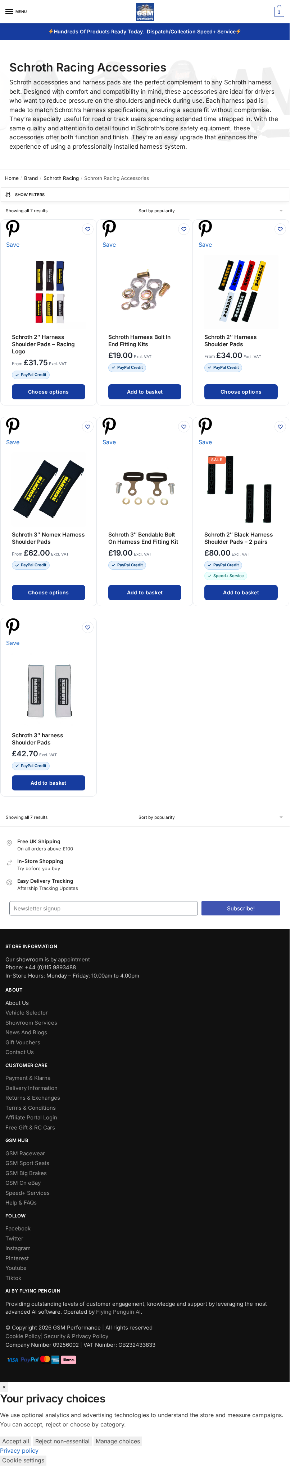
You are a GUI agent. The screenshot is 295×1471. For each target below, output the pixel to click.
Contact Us (19, 1052)
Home (12, 178)
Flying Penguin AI (118, 1312)
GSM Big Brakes (26, 1173)
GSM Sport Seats (27, 1163)
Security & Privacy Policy (76, 1336)
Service (226, 31)
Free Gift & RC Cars (30, 1127)
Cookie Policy (23, 1336)
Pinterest (17, 1258)
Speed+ (207, 31)
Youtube (16, 1268)
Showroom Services (31, 1022)
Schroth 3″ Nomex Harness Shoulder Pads (48, 538)
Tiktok (13, 1278)
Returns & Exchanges (32, 1098)
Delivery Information (31, 1088)
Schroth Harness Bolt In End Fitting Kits (139, 341)
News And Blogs (26, 1032)
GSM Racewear (25, 1153)
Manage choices (118, 1441)
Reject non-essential (62, 1441)
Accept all (15, 1441)
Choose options (48, 392)
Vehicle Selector (26, 1013)
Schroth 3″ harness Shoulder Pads (37, 739)
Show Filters (30, 194)
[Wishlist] (88, 229)
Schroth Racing (61, 178)
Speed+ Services (27, 1192)
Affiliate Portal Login (31, 1117)
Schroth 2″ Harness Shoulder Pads (230, 341)
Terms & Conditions (30, 1107)
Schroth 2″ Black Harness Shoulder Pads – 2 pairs (238, 538)
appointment (74, 959)
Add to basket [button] (145, 392)
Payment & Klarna (27, 1078)
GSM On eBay (23, 1183)
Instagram (18, 1248)
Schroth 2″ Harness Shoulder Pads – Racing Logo (43, 344)
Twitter (14, 1238)
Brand (31, 178)
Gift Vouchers (22, 1042)
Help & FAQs (21, 1202)
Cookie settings (23, 1460)
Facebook (18, 1228)
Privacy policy (19, 1450)
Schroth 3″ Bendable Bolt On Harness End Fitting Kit (143, 538)
